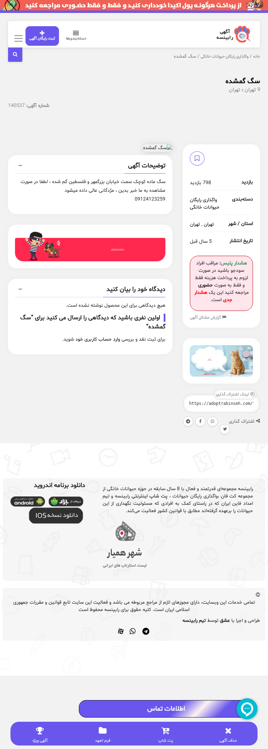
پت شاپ (165, 740)
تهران (250, 90)
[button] (90, 166)
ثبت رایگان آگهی (42, 38)
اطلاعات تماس (166, 708)
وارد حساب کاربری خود (97, 339)
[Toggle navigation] (17, 38)
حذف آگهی (228, 740)
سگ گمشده (242, 81)
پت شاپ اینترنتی (150, 496)
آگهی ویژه (39, 740)
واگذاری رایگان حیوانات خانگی (224, 56)
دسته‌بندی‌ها (76, 38)
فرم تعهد (102, 740)
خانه (256, 56)
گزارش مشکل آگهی (206, 317)
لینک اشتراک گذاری (233, 394)
